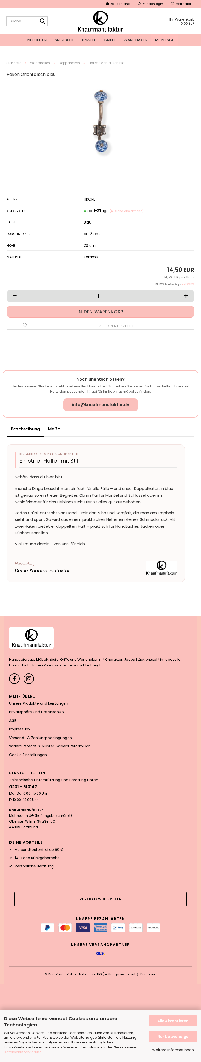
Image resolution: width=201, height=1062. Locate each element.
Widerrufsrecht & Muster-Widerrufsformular (49, 746)
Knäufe (89, 40)
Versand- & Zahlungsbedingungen (40, 737)
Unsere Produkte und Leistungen (38, 703)
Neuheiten (37, 40)
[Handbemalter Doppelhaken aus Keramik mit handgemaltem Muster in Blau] (100, 121)
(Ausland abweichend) (127, 211)
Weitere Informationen (173, 1050)
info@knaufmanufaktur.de (100, 405)
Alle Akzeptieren (172, 1021)
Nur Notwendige (173, 1036)
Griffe (110, 40)
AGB (12, 720)
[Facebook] (14, 678)
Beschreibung (25, 429)
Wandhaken (135, 40)
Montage (164, 40)
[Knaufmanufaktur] (100, 21)
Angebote (64, 40)
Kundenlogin (152, 4)
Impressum (19, 729)
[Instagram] (29, 678)
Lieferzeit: (16, 211)
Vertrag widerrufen (101, 899)
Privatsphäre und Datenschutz (37, 712)
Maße (54, 429)
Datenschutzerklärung (23, 1051)
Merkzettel (182, 4)
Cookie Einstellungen (28, 754)
